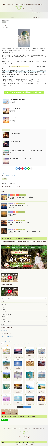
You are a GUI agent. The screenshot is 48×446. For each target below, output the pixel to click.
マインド (15, 175)
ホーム (12, 12)
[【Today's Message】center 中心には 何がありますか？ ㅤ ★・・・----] (18, 364)
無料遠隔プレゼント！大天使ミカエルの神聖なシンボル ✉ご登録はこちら (24, 92)
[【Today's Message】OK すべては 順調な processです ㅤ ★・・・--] (6, 352)
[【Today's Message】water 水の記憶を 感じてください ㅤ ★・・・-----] (6, 364)
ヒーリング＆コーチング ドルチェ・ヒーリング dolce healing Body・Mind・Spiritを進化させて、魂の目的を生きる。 (24, 439)
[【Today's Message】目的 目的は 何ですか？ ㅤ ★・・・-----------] (18, 399)
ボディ (12, 175)
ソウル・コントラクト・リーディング (19, 133)
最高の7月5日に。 (12, 214)
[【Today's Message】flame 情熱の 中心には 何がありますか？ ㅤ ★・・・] (41, 364)
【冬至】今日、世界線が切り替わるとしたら (18, 205)
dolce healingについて (36, 12)
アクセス (12, 17)
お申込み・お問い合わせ (36, 17)
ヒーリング (9, 175)
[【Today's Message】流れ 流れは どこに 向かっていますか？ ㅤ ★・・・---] (29, 376)
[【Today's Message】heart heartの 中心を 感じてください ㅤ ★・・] (29, 364)
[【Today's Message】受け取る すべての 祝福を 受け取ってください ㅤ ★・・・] (18, 352)
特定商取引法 (4, 330)
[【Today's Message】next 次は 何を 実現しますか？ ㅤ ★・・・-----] (6, 376)
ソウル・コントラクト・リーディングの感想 (18, 222)
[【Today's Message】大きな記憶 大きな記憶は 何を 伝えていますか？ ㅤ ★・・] (18, 387)
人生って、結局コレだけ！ (16, 141)
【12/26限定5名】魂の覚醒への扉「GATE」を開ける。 (21, 197)
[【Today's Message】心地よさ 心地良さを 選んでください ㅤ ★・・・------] (6, 387)
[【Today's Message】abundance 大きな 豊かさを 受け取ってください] (41, 399)
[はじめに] (25, 168)
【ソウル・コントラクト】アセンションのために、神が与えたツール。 (24, 231)
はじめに (4, 173)
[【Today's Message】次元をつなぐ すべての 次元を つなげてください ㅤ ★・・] (18, 376)
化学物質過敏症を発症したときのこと (12, 186)
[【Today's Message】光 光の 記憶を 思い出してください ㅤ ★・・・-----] (41, 376)
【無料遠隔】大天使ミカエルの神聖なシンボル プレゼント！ (24, 159)
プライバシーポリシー (7, 336)
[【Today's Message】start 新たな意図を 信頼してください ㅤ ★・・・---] (29, 352)
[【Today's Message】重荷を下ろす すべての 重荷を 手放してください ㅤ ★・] (6, 399)
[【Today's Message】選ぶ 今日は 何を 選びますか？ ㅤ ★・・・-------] (41, 352)
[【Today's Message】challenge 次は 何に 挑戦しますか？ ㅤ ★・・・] (29, 387)
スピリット (5, 175)
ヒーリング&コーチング (12, 15)
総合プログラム (36, 15)
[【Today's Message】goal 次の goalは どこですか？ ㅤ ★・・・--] (29, 399)
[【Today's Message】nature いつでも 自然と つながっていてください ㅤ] (41, 387)
